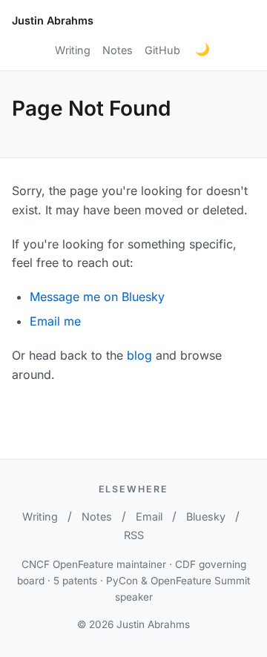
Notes (117, 50)
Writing (72, 50)
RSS (134, 535)
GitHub (162, 50)
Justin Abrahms (52, 20)
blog (139, 355)
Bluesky (205, 516)
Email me (55, 321)
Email (149, 516)
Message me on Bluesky (97, 296)
